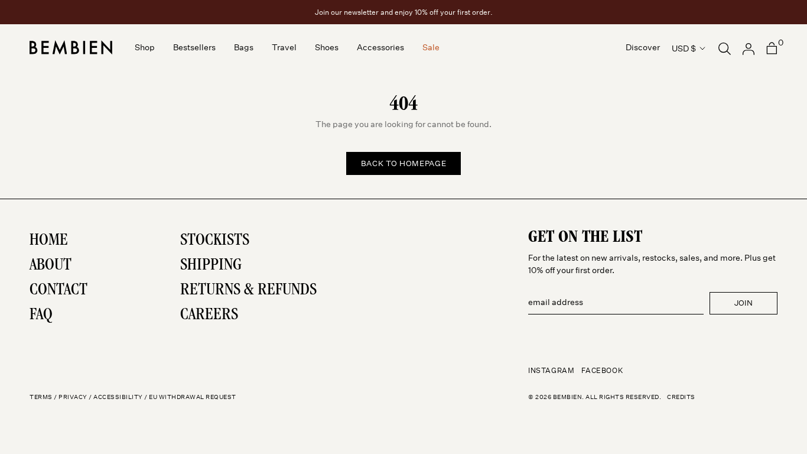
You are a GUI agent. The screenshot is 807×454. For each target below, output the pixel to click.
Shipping (211, 266)
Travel (284, 48)
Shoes (327, 48)
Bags (243, 48)
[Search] (724, 47)
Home (49, 241)
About (50, 266)
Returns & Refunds (248, 291)
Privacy (72, 397)
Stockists (214, 241)
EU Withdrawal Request (192, 397)
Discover (643, 48)
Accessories (380, 48)
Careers (209, 316)
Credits (681, 397)
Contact (58, 291)
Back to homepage (403, 163)
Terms (41, 397)
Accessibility (118, 397)
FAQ (41, 316)
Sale (431, 48)
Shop (145, 48)
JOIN (743, 303)
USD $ (684, 48)
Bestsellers (194, 48)
